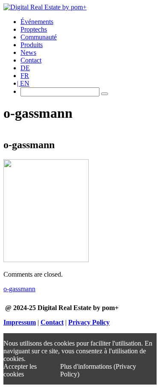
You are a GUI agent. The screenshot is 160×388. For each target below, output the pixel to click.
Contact (30, 60)
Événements (36, 21)
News (28, 52)
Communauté (38, 37)
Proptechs (33, 29)
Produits (31, 44)
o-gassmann (19, 288)
